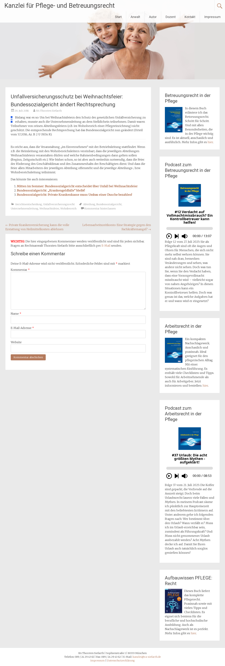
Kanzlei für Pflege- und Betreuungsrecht (59, 5)
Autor (153, 17)
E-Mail (106, 245)
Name (16, 313)
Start (118, 17)
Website (16, 342)
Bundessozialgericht (109, 204)
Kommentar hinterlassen (100, 208)
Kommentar (20, 269)
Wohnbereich (68, 208)
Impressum (212, 17)
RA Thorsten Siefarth (49, 110)
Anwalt (135, 17)
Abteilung (89, 204)
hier (210, 142)
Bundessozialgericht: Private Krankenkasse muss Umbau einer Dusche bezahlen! (74, 194)
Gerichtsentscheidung (28, 204)
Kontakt (190, 17)
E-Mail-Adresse (22, 328)
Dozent (171, 17)
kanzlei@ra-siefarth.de (147, 656)
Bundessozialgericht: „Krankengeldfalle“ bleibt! (51, 190)
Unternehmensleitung (24, 208)
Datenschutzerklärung (121, 660)
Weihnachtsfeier (49, 208)
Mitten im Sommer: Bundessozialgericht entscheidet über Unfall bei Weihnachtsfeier (77, 186)
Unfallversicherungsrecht (59, 204)
